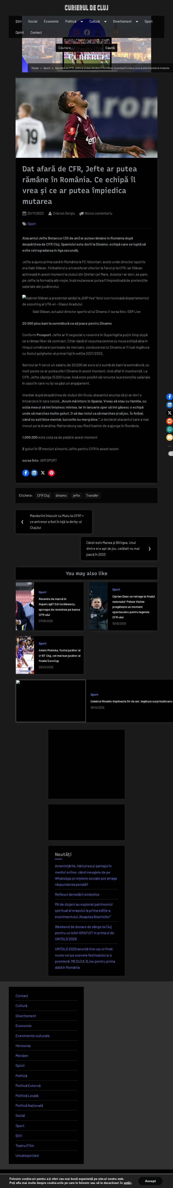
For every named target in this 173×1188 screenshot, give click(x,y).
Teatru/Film (25, 1145)
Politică (70, 21)
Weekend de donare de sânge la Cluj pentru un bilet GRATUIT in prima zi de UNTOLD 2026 (84, 932)
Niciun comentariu (98, 214)
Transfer (92, 495)
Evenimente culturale (33, 1035)
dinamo (61, 495)
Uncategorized (27, 1155)
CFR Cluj (43, 495)
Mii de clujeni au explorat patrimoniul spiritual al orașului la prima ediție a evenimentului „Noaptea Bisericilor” (84, 910)
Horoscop (23, 1045)
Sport (149, 21)
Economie (51, 21)
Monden (22, 1055)
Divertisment (122, 21)
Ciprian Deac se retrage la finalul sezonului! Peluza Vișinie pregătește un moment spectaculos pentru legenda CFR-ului (133, 606)
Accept (150, 1181)
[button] (25, 473)
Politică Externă (28, 1085)
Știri (19, 21)
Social (32, 21)
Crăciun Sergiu (64, 213)
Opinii (20, 32)
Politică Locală (27, 1095)
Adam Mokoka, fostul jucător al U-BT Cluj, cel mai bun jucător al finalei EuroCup (59, 655)
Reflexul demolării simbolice (77, 894)
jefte (76, 495)
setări (127, 1183)
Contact (36, 32)
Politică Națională (29, 1105)
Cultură (94, 21)
